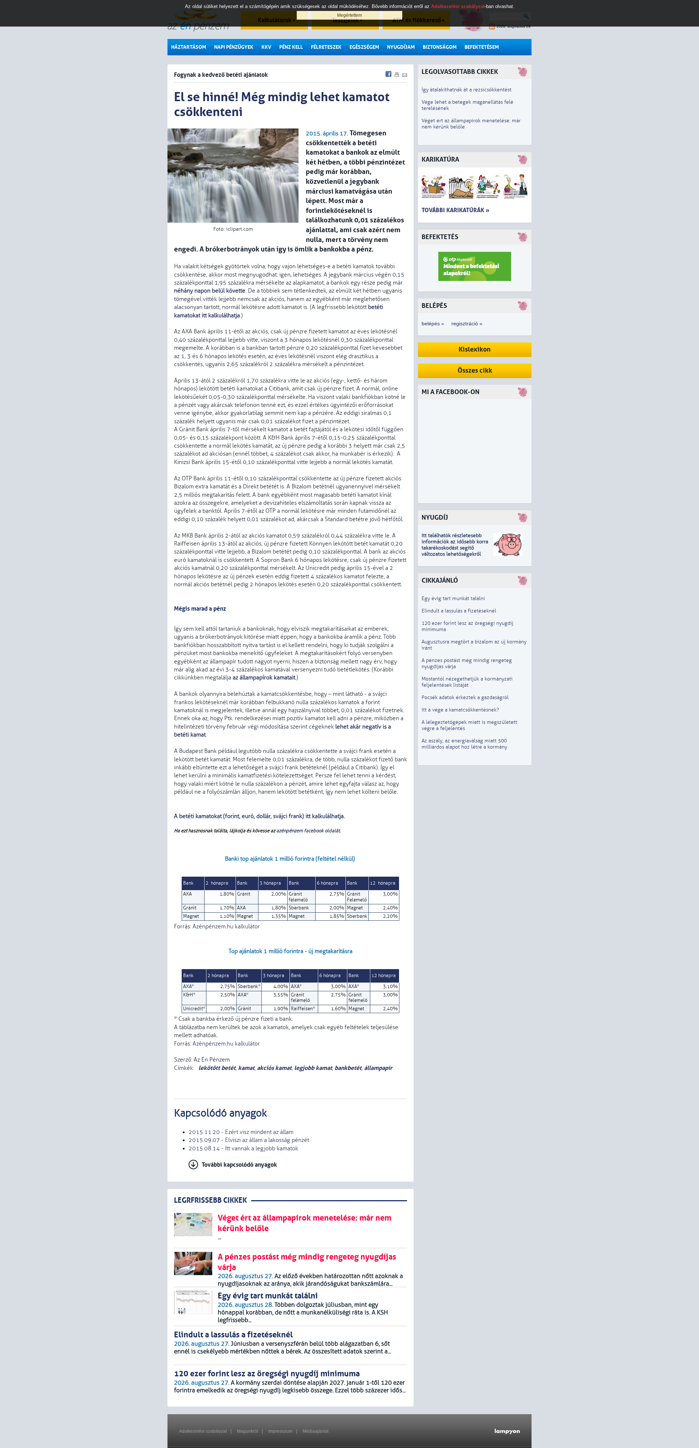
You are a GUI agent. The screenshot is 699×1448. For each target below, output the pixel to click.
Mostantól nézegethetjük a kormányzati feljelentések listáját (467, 682)
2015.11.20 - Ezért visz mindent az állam (241, 1132)
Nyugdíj (435, 517)
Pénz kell (291, 47)
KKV (266, 47)
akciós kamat (274, 1067)
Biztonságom (440, 47)
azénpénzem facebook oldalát (308, 831)
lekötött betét (216, 1067)
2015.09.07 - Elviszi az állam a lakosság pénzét (249, 1140)
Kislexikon (475, 349)
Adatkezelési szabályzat (203, 1431)
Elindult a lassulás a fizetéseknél (459, 611)
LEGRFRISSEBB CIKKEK (210, 1200)
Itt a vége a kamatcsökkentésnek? (460, 710)
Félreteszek (326, 47)
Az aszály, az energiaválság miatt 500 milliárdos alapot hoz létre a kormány (464, 744)
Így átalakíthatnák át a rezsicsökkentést (467, 90)
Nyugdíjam (401, 47)
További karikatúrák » (455, 210)
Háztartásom (188, 47)
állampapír (378, 1067)
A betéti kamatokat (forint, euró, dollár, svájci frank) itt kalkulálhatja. (260, 816)
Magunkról (247, 1431)
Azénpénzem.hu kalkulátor (226, 926)
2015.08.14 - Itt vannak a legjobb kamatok (243, 1148)
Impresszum (280, 1431)
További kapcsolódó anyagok (239, 1164)
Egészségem (364, 47)
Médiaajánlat (315, 1431)
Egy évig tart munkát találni (453, 598)
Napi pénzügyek (233, 47)
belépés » (433, 323)
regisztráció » (466, 323)
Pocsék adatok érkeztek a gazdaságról (465, 697)
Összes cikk (475, 370)
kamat (246, 1067)
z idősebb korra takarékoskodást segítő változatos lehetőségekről (455, 548)
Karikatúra (440, 159)
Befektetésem (482, 47)
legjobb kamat (313, 1067)
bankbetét (348, 1067)
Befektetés (440, 237)
